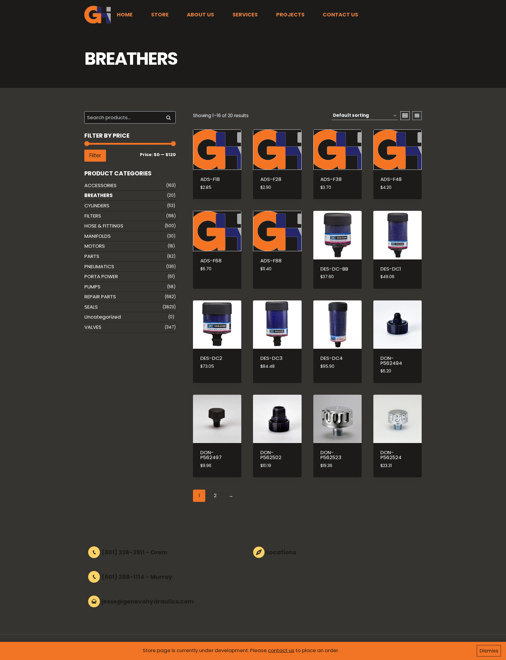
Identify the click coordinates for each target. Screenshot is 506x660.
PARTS (91, 256)
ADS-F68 (211, 260)
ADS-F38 (331, 179)
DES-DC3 (271, 358)
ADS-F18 (210, 179)
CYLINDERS (96, 205)
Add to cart (215, 278)
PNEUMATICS (99, 266)
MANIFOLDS (97, 236)
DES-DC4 (331, 358)
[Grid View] (405, 115)
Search (170, 117)
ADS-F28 (270, 179)
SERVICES (245, 14)
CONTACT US (340, 14)
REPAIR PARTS (100, 296)
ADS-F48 (391, 179)
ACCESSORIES (100, 185)
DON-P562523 (330, 455)
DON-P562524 (390, 455)
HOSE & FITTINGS (103, 225)
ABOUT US (200, 14)
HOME (125, 14)
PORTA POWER (101, 276)
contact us (281, 650)
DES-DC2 (211, 358)
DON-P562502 (270, 455)
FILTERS (92, 215)
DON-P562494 (391, 361)
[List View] (417, 115)
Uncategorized (102, 316)
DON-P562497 (211, 455)
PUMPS (92, 286)
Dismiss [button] (489, 650)
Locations (281, 552)
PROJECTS (290, 14)
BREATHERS (98, 195)
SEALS (91, 306)
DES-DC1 (390, 268)
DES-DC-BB (334, 268)
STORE (160, 14)
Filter (95, 155)
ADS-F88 (271, 260)
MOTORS (94, 245)
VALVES (92, 327)
